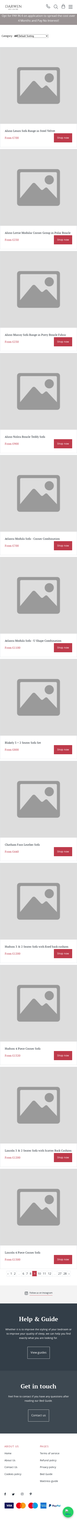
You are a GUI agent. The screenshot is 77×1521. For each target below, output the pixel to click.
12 (49, 1274)
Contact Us (10, 1467)
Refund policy (48, 1460)
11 (44, 1274)
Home (7, 1453)
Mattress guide (49, 1481)
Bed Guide (46, 1474)
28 (65, 1274)
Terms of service (49, 1453)
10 (39, 1274)
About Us (9, 1460)
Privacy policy (48, 1467)
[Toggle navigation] (71, 6)
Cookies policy (12, 1474)
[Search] (56, 7)
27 (59, 1274)
